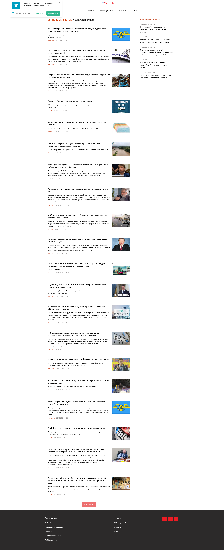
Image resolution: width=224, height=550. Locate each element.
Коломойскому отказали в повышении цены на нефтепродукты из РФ (78, 190)
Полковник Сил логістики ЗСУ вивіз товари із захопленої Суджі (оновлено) (156, 40)
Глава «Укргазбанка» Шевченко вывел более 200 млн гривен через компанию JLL (76, 51)
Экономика (51, 40)
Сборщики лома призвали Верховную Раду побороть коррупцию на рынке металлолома (79, 75)
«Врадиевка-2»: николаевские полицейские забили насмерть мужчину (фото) (153, 29)
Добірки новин (51, 540)
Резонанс (51, 132)
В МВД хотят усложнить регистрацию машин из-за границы (76, 428)
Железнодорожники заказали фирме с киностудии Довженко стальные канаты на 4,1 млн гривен (77, 29)
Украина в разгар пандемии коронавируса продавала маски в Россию (77, 123)
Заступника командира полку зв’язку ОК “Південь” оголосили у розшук (155, 76)
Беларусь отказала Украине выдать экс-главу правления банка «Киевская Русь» (77, 240)
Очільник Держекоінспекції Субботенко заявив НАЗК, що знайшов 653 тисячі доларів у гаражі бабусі (156, 52)
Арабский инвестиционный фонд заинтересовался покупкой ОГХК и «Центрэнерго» (77, 307)
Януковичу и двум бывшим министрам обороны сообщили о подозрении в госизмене (77, 285)
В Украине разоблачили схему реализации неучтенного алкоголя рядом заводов (79, 381)
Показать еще (89, 504)
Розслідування (106, 11)
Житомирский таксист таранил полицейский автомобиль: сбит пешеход (153, 65)
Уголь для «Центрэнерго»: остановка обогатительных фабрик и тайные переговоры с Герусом (78, 165)
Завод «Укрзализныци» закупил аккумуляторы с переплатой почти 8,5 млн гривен (76, 402)
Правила (48, 531)
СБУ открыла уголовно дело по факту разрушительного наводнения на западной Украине (74, 144)
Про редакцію (51, 518)
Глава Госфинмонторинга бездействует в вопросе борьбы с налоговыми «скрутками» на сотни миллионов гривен (76, 450)
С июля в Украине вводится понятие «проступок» (71, 101)
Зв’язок (48, 522)
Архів (135, 11)
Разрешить (53, 13)
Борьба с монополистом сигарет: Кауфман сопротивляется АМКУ (78, 359)
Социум (50, 110)
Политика (51, 253)
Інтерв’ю (122, 11)
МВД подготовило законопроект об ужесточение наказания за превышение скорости (77, 216)
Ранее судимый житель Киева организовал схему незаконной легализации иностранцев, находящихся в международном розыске (77, 480)
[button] (177, 11)
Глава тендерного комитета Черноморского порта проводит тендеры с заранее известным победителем (76, 264)
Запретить (40, 13)
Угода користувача (53, 535)
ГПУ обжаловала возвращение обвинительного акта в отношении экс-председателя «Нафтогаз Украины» (73, 334)
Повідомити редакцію (54, 527)
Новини (90, 11)
